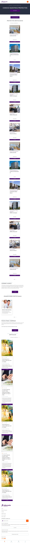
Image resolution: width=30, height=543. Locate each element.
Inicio (2, 508)
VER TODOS (15, 10)
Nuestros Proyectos (4, 510)
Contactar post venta (15, 534)
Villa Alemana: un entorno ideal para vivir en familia (6, 360)
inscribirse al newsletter (6, 518)
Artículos (3, 511)
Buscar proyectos (15, 17)
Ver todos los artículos (14, 337)
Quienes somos (4, 513)
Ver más (15, 330)
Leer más (7, 369)
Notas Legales (4, 516)
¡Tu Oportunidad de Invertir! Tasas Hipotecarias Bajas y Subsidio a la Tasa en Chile (6, 392)
